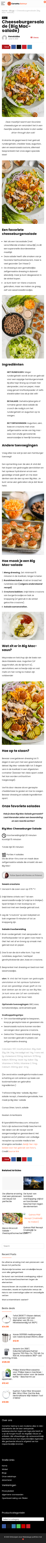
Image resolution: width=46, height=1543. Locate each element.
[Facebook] (4, 1526)
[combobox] (23, 1519)
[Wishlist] (38, 3)
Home (4, 10)
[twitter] (9, 1526)
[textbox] (23, 1519)
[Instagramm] (14, 1526)
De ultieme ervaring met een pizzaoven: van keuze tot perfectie (12, 1197)
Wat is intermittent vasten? (15, 1299)
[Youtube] (23, 1526)
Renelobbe (14, 36)
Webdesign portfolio (30, 1537)
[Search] (33, 3)
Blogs (11, 10)
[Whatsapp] (18, 1526)
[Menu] (3, 3)
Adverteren (7, 1480)
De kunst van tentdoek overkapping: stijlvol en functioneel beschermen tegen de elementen (33, 1200)
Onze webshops (9, 1476)
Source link (13, 1151)
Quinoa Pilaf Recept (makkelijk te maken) (33, 1230)
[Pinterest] (28, 1526)
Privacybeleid (8, 1491)
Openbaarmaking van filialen (15, 1498)
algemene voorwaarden (12, 1494)
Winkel (5, 1469)
